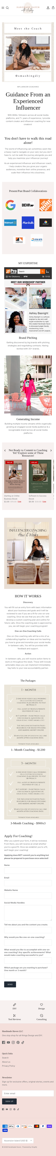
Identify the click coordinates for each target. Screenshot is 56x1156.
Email (6, 877)
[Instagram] (13, 1042)
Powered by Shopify (29, 1147)
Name (7, 865)
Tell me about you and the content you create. (26, 924)
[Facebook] (3, 1042)
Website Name (11, 890)
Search (5, 1057)
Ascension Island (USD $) (16, 1140)
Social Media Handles (14, 902)
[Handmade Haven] (28, 7)
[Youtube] (8, 1042)
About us (6, 1062)
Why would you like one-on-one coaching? (24, 937)
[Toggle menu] (3, 8)
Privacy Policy (8, 1066)
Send (10, 984)
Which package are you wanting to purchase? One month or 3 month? (26, 969)
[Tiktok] (22, 1042)
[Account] (47, 8)
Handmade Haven (15, 1147)
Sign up (9, 1101)
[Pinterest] (18, 1042)
